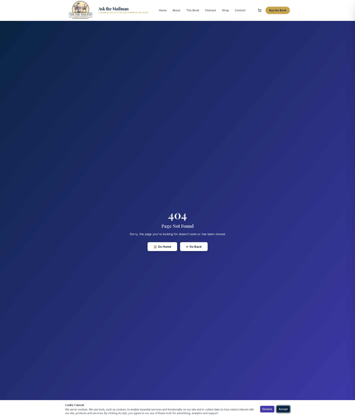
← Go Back (194, 246)
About (176, 10)
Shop (225, 10)
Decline (267, 409)
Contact (240, 10)
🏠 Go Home (162, 246)
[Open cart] (259, 10)
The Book (192, 10)
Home (163, 10)
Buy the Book (277, 10)
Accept (283, 409)
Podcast (210, 10)
